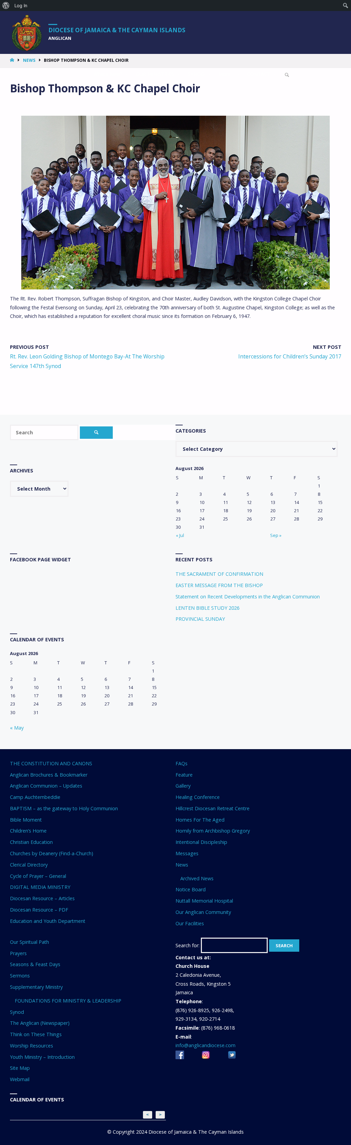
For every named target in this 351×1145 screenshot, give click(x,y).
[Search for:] (45, 432)
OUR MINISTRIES (155, 74)
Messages (187, 853)
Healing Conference (198, 797)
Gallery (183, 785)
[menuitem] (6, 5)
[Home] (12, 60)
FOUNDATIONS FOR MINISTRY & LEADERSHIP (68, 1000)
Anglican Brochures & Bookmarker (48, 774)
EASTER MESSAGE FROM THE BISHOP (219, 585)
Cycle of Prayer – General (38, 876)
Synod (17, 1012)
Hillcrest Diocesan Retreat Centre (213, 808)
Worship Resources (31, 1045)
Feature (184, 774)
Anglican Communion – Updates (46, 785)
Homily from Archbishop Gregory (213, 830)
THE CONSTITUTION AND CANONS (51, 763)
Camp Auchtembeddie (35, 797)
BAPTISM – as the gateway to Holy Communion (64, 808)
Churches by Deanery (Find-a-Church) (51, 853)
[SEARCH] (96, 432)
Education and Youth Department (47, 921)
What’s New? (108, 74)
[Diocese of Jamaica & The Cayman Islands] (27, 32)
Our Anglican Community (203, 912)
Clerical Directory (29, 864)
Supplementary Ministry (36, 987)
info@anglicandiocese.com (205, 1045)
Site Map (20, 1068)
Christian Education (31, 842)
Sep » (275, 535)
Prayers (18, 953)
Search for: (187, 945)
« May (17, 727)
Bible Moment (26, 819)
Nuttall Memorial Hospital (204, 900)
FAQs (181, 763)
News (29, 60)
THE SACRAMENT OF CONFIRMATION (219, 574)
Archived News (197, 878)
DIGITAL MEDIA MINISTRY (40, 887)
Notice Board (191, 889)
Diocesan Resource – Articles (42, 898)
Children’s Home (28, 830)
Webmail (19, 1079)
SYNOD (196, 74)
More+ (225, 74)
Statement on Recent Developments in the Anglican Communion (248, 596)
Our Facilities (190, 923)
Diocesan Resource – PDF (39, 909)
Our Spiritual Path (29, 942)
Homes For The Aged (200, 819)
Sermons (20, 975)
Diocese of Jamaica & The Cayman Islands (116, 30)
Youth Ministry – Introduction (42, 1057)
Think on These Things (36, 1034)
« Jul (180, 535)
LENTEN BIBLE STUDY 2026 (208, 608)
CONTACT (258, 74)
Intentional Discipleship (201, 842)
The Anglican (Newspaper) (40, 1023)
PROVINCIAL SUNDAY (200, 619)
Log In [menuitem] (20, 5)
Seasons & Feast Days (35, 964)
